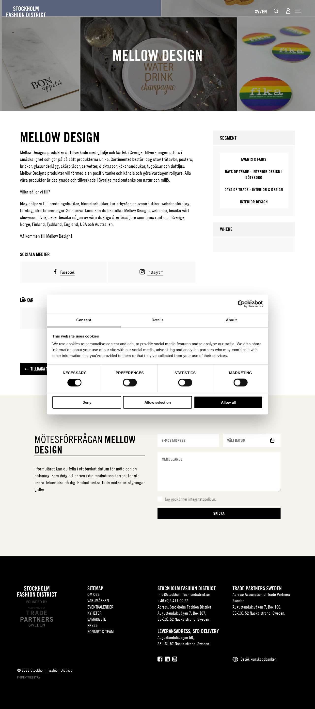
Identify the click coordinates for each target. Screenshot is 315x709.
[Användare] (288, 11)
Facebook (67, 272)
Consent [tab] (83, 320)
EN (264, 11)
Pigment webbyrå (28, 677)
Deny (86, 402)
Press (92, 625)
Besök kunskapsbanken (258, 659)
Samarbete (96, 619)
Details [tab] (158, 320)
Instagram (155, 272)
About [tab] (231, 320)
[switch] (130, 383)
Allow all (228, 402)
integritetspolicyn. (202, 499)
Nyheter (94, 613)
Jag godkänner (190, 499)
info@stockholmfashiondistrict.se (184, 594)
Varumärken (98, 600)
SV (257, 11)
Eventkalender (100, 607)
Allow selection (157, 402)
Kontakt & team (100, 631)
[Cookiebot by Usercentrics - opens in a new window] (241, 303)
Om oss (93, 594)
